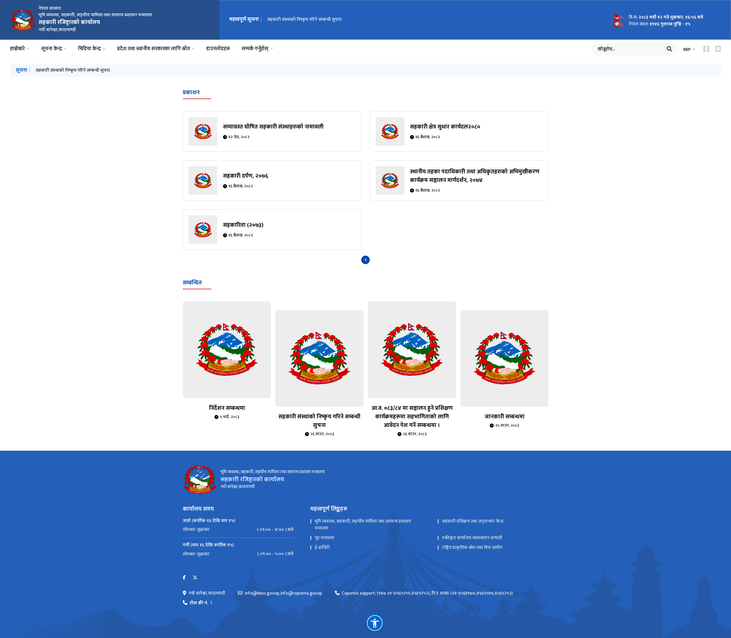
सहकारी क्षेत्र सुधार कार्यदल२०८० (445, 127)
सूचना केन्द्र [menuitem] (51, 49)
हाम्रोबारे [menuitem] (17, 49)
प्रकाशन (191, 92)
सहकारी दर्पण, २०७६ (245, 176)
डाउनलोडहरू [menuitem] (218, 49)
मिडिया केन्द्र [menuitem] (89, 49)
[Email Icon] (718, 48)
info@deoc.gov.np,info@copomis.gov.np (283, 593)
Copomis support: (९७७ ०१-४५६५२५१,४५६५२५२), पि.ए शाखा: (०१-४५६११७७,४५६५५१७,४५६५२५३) (427, 593)
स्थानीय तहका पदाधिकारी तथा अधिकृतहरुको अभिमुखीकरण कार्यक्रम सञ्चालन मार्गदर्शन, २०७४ (474, 176)
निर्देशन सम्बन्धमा (227, 408)
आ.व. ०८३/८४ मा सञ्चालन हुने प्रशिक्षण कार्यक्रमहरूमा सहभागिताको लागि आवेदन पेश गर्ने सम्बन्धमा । (412, 416)
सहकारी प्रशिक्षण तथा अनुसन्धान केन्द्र (472, 521)
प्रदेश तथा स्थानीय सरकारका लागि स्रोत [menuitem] (153, 49)
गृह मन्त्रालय (324, 538)
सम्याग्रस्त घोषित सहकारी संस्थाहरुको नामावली (273, 127)
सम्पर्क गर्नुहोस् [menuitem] (255, 49)
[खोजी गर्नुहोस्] (669, 48)
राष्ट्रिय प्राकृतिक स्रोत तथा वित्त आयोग (472, 547)
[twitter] (195, 578)
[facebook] (184, 578)
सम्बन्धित (192, 283)
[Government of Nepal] (23, 20)
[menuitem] (238, 529)
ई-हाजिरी (322, 547)
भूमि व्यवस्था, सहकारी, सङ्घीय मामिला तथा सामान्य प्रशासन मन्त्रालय (363, 524)
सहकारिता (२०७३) (243, 225)
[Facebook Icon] (706, 48)
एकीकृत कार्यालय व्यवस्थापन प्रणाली (472, 538)
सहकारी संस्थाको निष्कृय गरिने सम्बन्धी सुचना (304, 19)
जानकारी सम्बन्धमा (505, 417)
